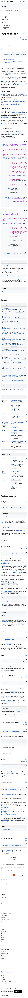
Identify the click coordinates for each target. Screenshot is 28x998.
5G (1, 910)
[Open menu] (2, 1)
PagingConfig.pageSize (19, 103)
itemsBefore (23, 818)
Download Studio (4, 953)
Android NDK (3, 955)
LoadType (6, 807)
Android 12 (3, 939)
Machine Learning (4, 901)
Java (26, 41)
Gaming (2, 899)
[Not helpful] (11, 13)
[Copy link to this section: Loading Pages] (11, 91)
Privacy (2, 908)
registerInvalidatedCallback (18, 430)
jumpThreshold (6, 829)
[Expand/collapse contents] (8, 16)
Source (2, 888)
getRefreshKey (15, 400)
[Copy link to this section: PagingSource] (10, 502)
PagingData (17, 78)
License (7, 988)
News (2, 890)
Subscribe (17, 991)
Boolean (4, 458)
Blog (2, 892)
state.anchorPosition (16, 572)
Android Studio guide (5, 947)
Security (2, 885)
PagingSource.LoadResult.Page (9, 375)
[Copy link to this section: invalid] (6, 760)
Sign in (24, 1)
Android (2, 881)
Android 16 (3, 931)
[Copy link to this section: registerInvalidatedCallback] (18, 676)
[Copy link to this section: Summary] (9, 300)
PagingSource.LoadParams (8, 309)
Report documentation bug (6, 963)
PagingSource (13, 54)
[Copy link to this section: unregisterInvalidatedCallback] (2, 724)
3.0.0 (26, 39)
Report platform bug (5, 960)
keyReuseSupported (16, 479)
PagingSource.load (7, 313)
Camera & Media (4, 905)
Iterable (4, 378)
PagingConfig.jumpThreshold (8, 805)
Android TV (3, 923)
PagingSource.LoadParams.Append (10, 317)
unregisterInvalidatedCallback (19, 441)
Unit (3, 414)
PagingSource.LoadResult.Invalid (10, 367)
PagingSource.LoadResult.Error (10, 358)
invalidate (4, 122)
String (4, 271)
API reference (5, 6)
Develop (11, 10)
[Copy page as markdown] (23, 34)
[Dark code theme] (26, 53)
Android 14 (3, 935)
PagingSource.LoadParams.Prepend (10, 328)
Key (16, 405)
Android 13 (3, 937)
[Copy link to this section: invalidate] (8, 632)
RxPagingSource (21, 61)
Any (21, 54)
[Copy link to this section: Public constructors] (17, 496)
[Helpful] (9, 13)
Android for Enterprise (5, 883)
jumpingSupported (15, 471)
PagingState (14, 401)
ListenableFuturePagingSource (10, 61)
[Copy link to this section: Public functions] (15, 541)
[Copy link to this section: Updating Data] (11, 108)
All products (3, 983)
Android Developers (5, 10)
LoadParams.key (5, 563)
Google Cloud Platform (6, 981)
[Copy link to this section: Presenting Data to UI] (15, 129)
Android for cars (4, 921)
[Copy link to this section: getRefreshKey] (11, 547)
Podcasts (3, 894)
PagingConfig (18, 101)
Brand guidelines (13, 988)
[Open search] (18, 1)
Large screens (4, 915)
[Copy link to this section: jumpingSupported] (13, 782)
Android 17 (3, 929)
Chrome (2, 977)
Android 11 (3, 941)
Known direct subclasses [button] (14, 61)
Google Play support (5, 965)
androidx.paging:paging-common (20, 35)
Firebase (3, 979)
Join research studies (5, 967)
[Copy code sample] (26, 141)
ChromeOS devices (5, 919)
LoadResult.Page (17, 817)
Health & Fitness (4, 903)
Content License (14, 865)
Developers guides (5, 949)
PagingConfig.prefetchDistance (11, 104)
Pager (21, 133)
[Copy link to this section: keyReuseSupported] (14, 838)
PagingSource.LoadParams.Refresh (10, 339)
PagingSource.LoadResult (8, 350)
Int (24, 268)
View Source (23, 37)
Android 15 (3, 933)
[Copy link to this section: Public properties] (16, 754)
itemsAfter (6, 820)
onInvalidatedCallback (7, 702)
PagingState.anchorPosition (11, 606)
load (15, 406)
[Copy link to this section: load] (5, 655)
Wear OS (3, 917)
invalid (13, 458)
